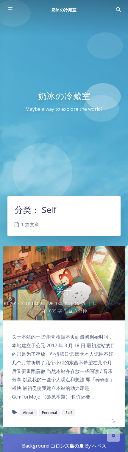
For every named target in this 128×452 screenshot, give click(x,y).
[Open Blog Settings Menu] (113, 435)
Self (120, 303)
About (28, 412)
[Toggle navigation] (118, 9)
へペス (99, 445)
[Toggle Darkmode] (113, 420)
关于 (64, 290)
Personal (106, 303)
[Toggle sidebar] (10, 9)
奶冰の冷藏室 (64, 9)
